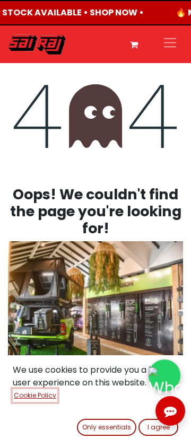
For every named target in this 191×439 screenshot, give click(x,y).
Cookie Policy (35, 395)
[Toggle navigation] (170, 44)
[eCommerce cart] (133, 44)
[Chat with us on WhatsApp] (164, 375)
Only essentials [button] (106, 427)
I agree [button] (158, 427)
